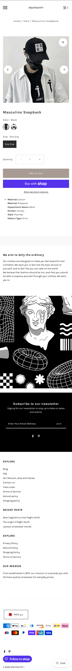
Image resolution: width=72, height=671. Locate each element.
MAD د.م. (18, 614)
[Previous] (8, 69)
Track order (9, 487)
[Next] (64, 69)
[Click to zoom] (63, 42)
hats (26, 21)
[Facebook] (33, 437)
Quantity (7, 159)
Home (17, 21)
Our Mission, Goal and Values (19, 478)
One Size (9, 144)
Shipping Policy (11, 552)
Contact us (9, 482)
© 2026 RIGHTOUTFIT (13, 667)
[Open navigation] (13, 7)
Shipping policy (11, 500)
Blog (5, 469)
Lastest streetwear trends (17, 526)
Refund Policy (10, 547)
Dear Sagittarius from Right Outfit (21, 517)
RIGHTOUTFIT (36, 7)
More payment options (36, 191)
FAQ (5, 473)
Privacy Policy (10, 543)
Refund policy (10, 496)
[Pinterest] (39, 437)
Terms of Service (12, 491)
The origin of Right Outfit (16, 522)
